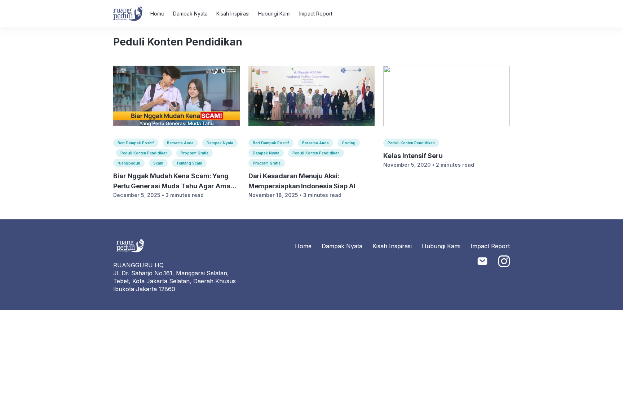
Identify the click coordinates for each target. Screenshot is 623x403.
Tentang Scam (189, 163)
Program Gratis (194, 153)
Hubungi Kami (274, 13)
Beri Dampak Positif (136, 143)
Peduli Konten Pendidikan (144, 153)
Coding (348, 143)
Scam (158, 163)
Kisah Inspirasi (232, 13)
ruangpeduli (129, 163)
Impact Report (315, 13)
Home (157, 13)
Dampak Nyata (190, 13)
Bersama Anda (180, 143)
